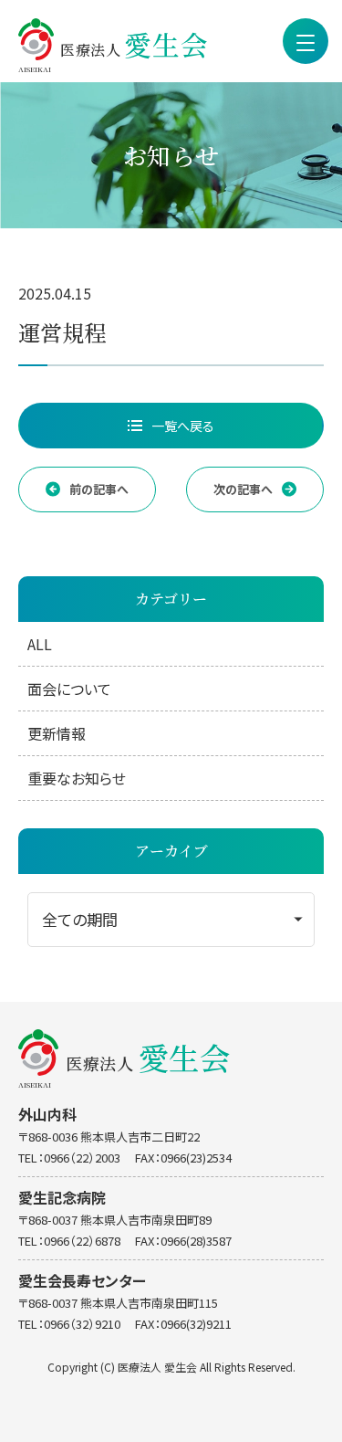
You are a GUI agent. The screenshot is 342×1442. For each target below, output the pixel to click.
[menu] (305, 41)
